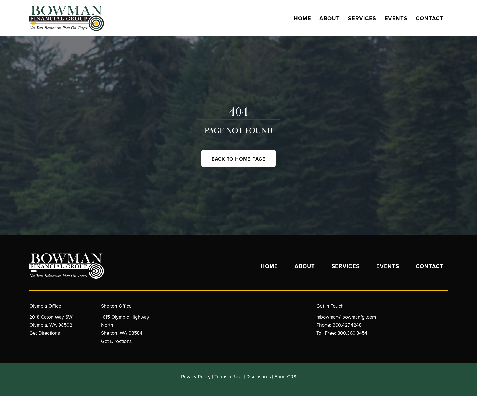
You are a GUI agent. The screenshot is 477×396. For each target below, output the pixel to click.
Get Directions (44, 332)
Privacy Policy (196, 376)
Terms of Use (228, 376)
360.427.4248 (347, 324)
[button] (238, 158)
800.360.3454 (352, 332)
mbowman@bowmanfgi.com (346, 316)
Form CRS (285, 376)
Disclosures (258, 376)
